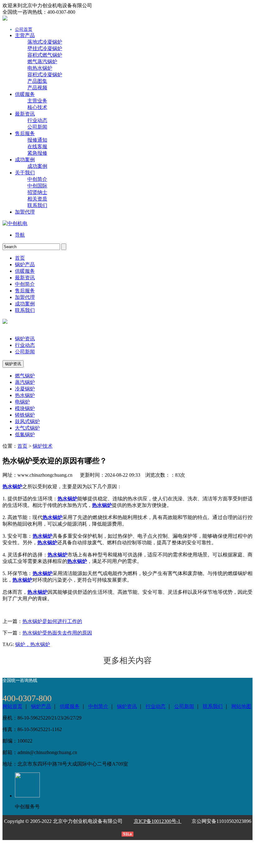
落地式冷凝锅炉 (44, 42)
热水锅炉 (25, 395)
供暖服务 (70, 706)
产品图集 (37, 81)
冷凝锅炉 (25, 388)
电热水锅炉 (39, 68)
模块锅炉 (25, 408)
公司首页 (23, 29)
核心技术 (37, 107)
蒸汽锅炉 (25, 382)
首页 (22, 446)
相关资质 (37, 198)
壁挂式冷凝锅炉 (44, 48)
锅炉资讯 (25, 338)
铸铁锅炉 (25, 415)
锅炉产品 (41, 706)
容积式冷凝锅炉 (44, 74)
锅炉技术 (43, 446)
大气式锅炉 (27, 428)
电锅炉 (22, 401)
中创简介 (37, 179)
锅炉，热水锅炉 (32, 644)
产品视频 (37, 87)
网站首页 (12, 706)
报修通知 (37, 140)
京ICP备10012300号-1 (158, 821)
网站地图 (241, 706)
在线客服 (37, 146)
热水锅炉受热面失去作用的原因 (57, 632)
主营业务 (37, 100)
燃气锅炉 (25, 375)
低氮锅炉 (25, 434)
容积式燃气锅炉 (44, 55)
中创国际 (37, 185)
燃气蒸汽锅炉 (42, 61)
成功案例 (37, 166)
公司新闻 (37, 127)
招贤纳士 (37, 192)
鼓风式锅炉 (27, 421)
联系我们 (37, 205)
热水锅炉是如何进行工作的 (52, 621)
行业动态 (37, 120)
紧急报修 (37, 153)
